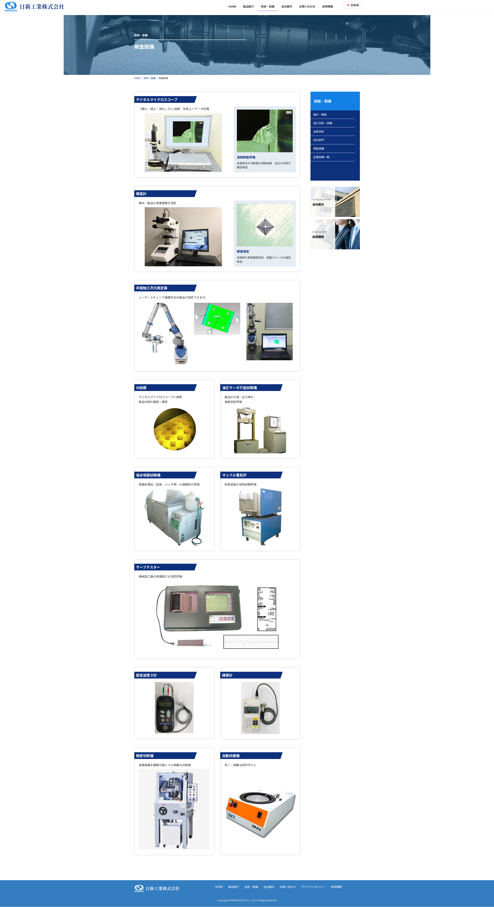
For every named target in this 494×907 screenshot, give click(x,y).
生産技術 (318, 131)
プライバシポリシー (313, 887)
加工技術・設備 (322, 123)
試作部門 (318, 140)
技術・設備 (322, 100)
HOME (219, 887)
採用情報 (336, 887)
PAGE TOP (480, 876)
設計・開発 (320, 114)
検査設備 (318, 148)
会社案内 (268, 887)
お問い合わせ (288, 887)
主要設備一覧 (321, 157)
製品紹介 (233, 887)
